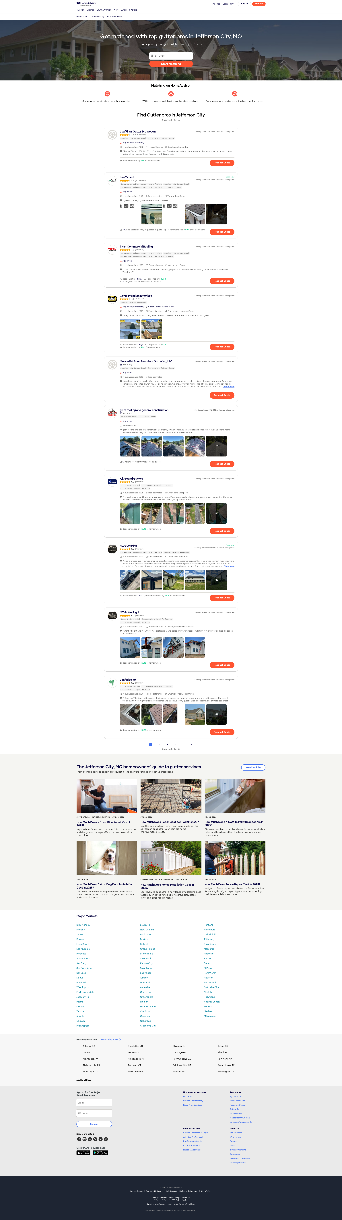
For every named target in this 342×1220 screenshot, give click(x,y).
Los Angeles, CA (181, 1052)
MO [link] (86, 16)
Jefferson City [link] (97, 16)
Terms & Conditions (187, 1204)
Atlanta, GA (89, 1046)
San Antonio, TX (226, 1065)
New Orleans (147, 929)
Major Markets (86, 916)
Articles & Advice (129, 10)
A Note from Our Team (240, 1118)
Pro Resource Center (193, 1141)
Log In (244, 3)
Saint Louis (146, 968)
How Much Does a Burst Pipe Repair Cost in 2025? (104, 824)
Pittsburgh (209, 939)
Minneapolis (146, 953)
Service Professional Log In (195, 1133)
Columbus (145, 1021)
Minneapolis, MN (136, 1058)
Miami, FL (222, 1052)
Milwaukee (210, 1016)
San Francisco (84, 968)
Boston (144, 939)
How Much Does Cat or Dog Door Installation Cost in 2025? (105, 886)
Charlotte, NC (135, 1046)
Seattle (208, 1006)
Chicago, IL (179, 1046)
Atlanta (80, 1016)
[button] (130, 214)
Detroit (144, 944)
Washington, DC (226, 1071)
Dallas (207, 963)
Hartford (81, 982)
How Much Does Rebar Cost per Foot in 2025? (170, 822)
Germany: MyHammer (155, 1191)
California (163, 1199)
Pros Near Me (236, 1113)
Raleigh (144, 1001)
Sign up (94, 1124)
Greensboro (146, 997)
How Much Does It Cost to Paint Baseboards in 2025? (234, 823)
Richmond (209, 997)
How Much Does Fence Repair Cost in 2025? (232, 884)
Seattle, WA (179, 1071)
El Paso (208, 968)
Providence (210, 944)
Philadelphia (210, 934)
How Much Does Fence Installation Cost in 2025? (167, 886)
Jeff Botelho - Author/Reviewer (93, 817)
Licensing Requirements (241, 1122)
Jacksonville (83, 997)
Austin (207, 958)
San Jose (81, 973)
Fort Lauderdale (85, 992)
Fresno (80, 939)
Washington (82, 987)
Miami (79, 1001)
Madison (208, 1011)
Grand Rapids (147, 949)
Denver (80, 977)
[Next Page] (199, 744)
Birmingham (83, 925)
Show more (229, 386)
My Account (235, 1096)
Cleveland (145, 1016)
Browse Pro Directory (193, 1101)
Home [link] (79, 16)
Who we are (235, 1137)
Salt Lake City (211, 987)
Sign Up (259, 3)
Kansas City (146, 963)
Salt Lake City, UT (182, 1065)
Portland (208, 925)
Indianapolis (82, 1025)
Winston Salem (148, 1006)
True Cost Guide (237, 1101)
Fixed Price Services (192, 1105)
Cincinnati (145, 1011)
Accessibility (184, 1199)
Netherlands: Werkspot (188, 1191)
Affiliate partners (238, 1162)
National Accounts (192, 1150)
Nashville (209, 953)
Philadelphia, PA (91, 1065)
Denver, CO (89, 1052)
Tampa (80, 1011)
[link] (171, 135)
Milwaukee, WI (90, 1058)
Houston (208, 977)
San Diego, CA (90, 1071)
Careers (233, 1141)
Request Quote (222, 162)
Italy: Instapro (171, 1191)
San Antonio (210, 982)
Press (232, 1145)
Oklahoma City (148, 1025)
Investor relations (238, 1150)
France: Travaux (136, 1191)
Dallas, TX (222, 1046)
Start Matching (171, 64)
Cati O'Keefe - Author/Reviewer (157, 880)
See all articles (253, 767)
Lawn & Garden (104, 10)
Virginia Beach (212, 1001)
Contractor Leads (191, 1145)
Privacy (155, 1199)
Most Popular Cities (86, 1039)
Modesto (81, 953)
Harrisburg (209, 929)
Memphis (209, 949)
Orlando (80, 1006)
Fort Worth (210, 973)
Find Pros (187, 1096)
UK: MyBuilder (206, 1191)
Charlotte (145, 992)
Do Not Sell (173, 1199)
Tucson (80, 934)
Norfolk (208, 992)
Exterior (90, 10)
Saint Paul (145, 958)
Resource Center (238, 1105)
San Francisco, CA (137, 1071)
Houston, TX (134, 1052)
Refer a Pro (235, 1109)
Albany (144, 977)
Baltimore (145, 934)
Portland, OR (135, 1065)
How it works (236, 1133)
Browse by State (109, 1039)
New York (145, 982)
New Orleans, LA (182, 1058)
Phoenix (80, 929)
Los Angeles (83, 949)
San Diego (82, 963)
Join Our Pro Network (193, 1137)
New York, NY (224, 1058)
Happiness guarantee (240, 1158)
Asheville (145, 987)
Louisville (145, 925)
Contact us (235, 1154)
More (116, 10)
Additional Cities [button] (83, 1080)
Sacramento (83, 958)
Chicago (81, 1021)
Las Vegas (145, 973)
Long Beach (82, 944)
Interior (80, 10)
